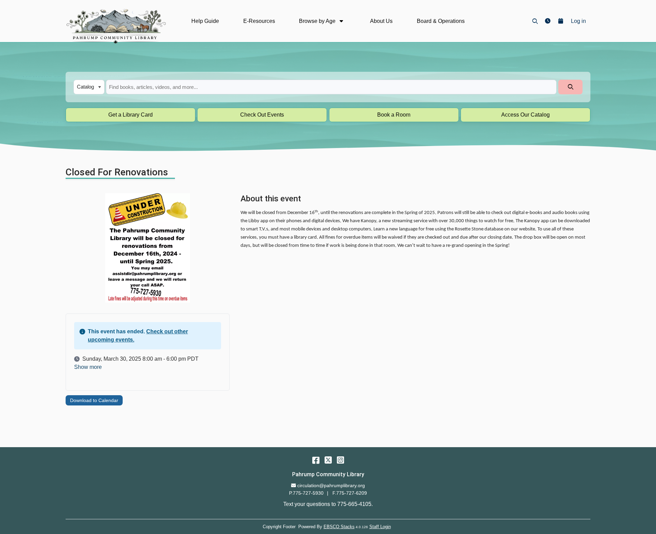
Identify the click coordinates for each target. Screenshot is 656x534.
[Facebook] (315, 460)
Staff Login (380, 526)
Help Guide (205, 21)
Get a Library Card (130, 115)
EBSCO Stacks (339, 526)
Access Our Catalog (525, 115)
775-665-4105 (354, 504)
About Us (381, 21)
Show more (88, 367)
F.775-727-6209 (349, 493)
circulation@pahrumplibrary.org (331, 485)
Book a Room (393, 115)
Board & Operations (441, 21)
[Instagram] (340, 460)
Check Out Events (262, 115)
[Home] (116, 26)
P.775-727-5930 (306, 493)
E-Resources (259, 21)
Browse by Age (318, 21)
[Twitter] (328, 460)
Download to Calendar (94, 400)
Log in (578, 21)
